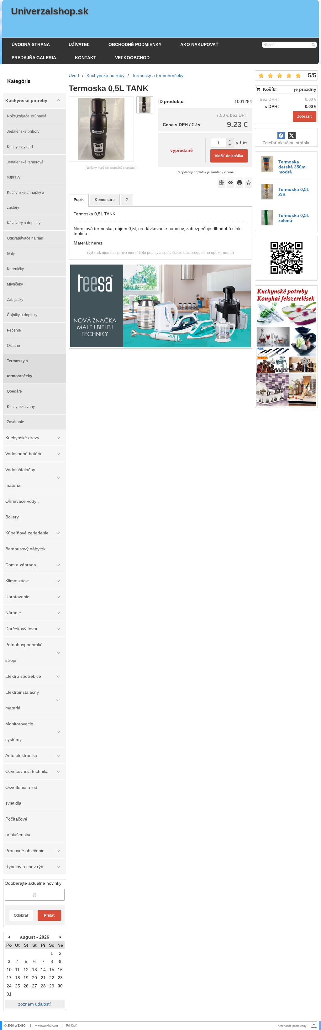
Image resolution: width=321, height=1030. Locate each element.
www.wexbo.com (46, 1025)
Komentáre (105, 200)
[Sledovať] (230, 182)
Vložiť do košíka (229, 156)
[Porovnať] (221, 182)
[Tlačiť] (239, 182)
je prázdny (305, 89)
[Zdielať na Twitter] (292, 135)
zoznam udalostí (34, 1004)
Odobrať (21, 915)
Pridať (49, 915)
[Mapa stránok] (314, 1026)
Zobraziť (304, 116)
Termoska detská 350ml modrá (292, 166)
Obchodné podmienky (292, 1025)
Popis (79, 200)
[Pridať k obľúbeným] (248, 182)
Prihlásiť (71, 1025)
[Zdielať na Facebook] (281, 135)
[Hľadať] (313, 44)
